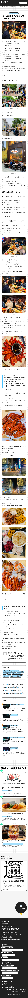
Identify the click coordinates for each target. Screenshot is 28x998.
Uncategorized (7, 673)
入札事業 (6, 975)
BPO (9, 675)
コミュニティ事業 (16, 673)
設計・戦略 (6, 670)
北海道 (16, 684)
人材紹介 (9, 968)
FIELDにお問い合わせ (14, 995)
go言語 (11, 687)
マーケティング (14, 670)
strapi (7, 687)
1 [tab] (9, 892)
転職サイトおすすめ (16, 991)
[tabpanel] (14, 874)
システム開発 (20, 671)
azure (8, 684)
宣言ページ (24, 991)
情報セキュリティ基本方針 (21, 989)
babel (22, 693)
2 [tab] (12, 892)
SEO (5, 675)
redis (4, 693)
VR (21, 690)
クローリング (20, 687)
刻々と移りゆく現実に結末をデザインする (11, 941)
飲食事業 (7, 965)
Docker (17, 693)
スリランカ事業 (10, 970)
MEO (9, 693)
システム (12, 684)
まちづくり (15, 690)
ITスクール (6, 676)
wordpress (21, 684)
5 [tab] (18, 892)
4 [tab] (16, 892)
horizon (13, 693)
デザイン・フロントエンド (9, 671)
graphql (15, 687)
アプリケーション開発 (15, 676)
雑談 (19, 690)
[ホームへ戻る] (5, 923)
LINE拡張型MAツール (10, 960)
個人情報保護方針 (10, 989)
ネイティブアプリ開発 (17, 675)
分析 (7, 693)
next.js (4, 687)
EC (14, 692)
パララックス (18, 692)
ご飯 (12, 692)
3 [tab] (14, 892)
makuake (5, 684)
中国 (22, 692)
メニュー (22, 2)
